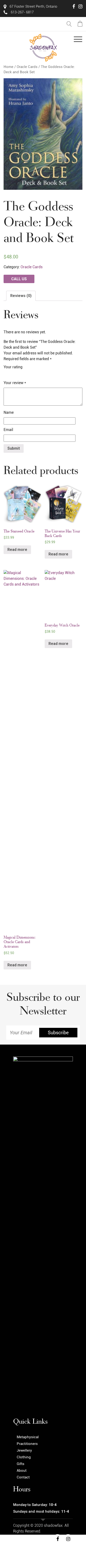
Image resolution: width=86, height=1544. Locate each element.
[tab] (21, 296)
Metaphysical (28, 1437)
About (22, 1470)
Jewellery (24, 1450)
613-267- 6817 (22, 12)
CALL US (19, 279)
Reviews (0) (21, 295)
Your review (15, 382)
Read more (17, 549)
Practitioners (27, 1444)
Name (9, 412)
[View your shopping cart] (80, 24)
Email (8, 429)
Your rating (13, 367)
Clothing (24, 1457)
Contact (23, 1477)
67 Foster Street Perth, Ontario (33, 6)
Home (8, 67)
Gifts (20, 1464)
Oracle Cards (27, 67)
